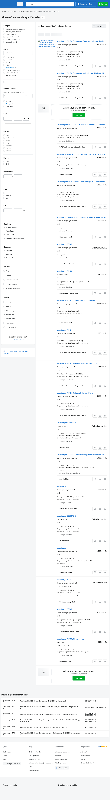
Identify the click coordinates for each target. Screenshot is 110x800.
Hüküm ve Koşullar (35, 752)
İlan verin (79, 115)
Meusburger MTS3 (64, 579)
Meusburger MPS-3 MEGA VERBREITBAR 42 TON (77, 363)
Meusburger (62, 486)
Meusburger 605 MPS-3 (66, 423)
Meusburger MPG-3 (9, 714)
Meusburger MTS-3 (64, 244)
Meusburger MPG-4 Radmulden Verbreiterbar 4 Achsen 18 (80, 73)
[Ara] (28, 4)
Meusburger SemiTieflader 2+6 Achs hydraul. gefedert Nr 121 (81, 217)
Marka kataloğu (34, 770)
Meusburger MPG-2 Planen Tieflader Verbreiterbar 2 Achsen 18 (82, 125)
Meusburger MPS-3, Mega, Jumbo (70, 639)
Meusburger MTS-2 (9, 734)
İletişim (5, 759)
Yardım (5, 755)
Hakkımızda (7, 752)
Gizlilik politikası (34, 755)
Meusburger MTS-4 (9, 720)
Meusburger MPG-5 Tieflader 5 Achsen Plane (75, 393)
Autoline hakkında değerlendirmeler (41, 763)
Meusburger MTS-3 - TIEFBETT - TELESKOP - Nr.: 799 (78, 300)
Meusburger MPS (64, 330)
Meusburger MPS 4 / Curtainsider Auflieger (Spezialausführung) (82, 182)
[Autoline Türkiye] (8, 4)
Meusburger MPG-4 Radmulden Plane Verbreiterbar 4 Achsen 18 (83, 41)
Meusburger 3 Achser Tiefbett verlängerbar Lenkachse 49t (80, 455)
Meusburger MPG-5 (9, 727)
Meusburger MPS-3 (64, 271)
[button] (100, 66)
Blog (30, 766)
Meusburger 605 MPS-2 (66, 516)
